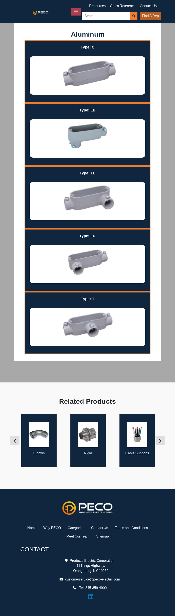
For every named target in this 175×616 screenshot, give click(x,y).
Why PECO (52, 528)
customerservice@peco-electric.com (92, 579)
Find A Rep (150, 16)
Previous (15, 440)
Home (31, 528)
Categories (76, 528)
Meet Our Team (77, 536)
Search (133, 16)
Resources (97, 6)
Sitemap (102, 536)
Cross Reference (123, 6)
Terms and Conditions (131, 528)
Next (160, 440)
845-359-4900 (96, 588)
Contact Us (148, 6)
